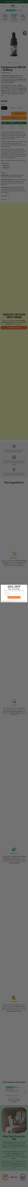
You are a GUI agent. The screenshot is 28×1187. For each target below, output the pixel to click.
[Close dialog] (26, 585)
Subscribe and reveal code (14, 597)
